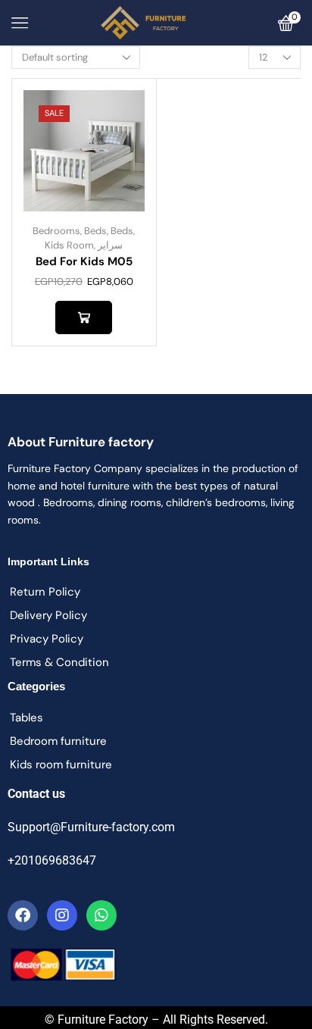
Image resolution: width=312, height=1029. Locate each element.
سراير (110, 245)
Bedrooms (56, 230)
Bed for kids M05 (84, 261)
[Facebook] (23, 915)
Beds (95, 230)
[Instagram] (62, 915)
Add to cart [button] (83, 317)
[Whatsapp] (101, 915)
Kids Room (69, 245)
